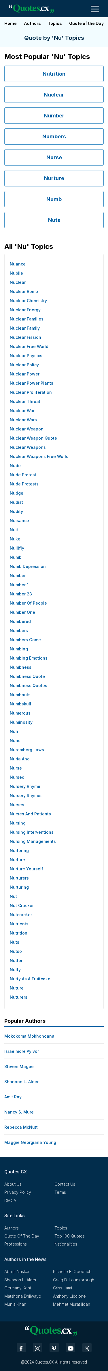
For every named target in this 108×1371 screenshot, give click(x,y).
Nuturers (18, 997)
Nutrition (54, 74)
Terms (60, 1192)
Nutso (16, 951)
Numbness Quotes (28, 685)
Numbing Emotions (29, 658)
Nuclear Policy (24, 364)
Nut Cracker (22, 905)
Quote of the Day (86, 23)
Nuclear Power (24, 373)
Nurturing (19, 887)
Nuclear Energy (25, 309)
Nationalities (65, 1244)
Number (54, 116)
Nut (13, 896)
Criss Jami (62, 1287)
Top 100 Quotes (69, 1236)
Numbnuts (20, 694)
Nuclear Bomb (24, 291)
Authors (32, 23)
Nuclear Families (26, 318)
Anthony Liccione (69, 1296)
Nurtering (19, 850)
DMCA (10, 1200)
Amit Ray (13, 1096)
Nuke (15, 538)
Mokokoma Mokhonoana (29, 1036)
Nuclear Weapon (26, 428)
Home (10, 23)
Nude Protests (24, 483)
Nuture (17, 988)
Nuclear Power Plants (31, 383)
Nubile (16, 273)
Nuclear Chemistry (28, 300)
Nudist (16, 502)
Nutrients (19, 923)
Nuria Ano (20, 758)
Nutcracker (21, 914)
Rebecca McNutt (21, 1127)
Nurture (54, 178)
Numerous (20, 713)
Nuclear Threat (25, 401)
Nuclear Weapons (28, 447)
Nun (14, 731)
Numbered (20, 621)
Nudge (16, 493)
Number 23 (21, 593)
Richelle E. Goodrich (72, 1271)
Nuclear (54, 95)
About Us (13, 1184)
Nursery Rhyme (25, 786)
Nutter (16, 960)
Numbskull (20, 703)
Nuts (54, 220)
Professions (15, 1244)
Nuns (15, 740)
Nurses (17, 804)
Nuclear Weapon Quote (33, 438)
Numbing (19, 648)
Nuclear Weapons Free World (39, 456)
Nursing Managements (33, 841)
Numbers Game (25, 639)
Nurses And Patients (30, 813)
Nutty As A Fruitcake (30, 978)
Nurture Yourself (26, 868)
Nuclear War (22, 410)
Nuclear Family (25, 328)
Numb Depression (28, 566)
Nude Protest (23, 474)
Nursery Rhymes (26, 795)
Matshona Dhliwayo (22, 1296)
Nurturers (19, 878)
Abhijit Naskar (17, 1271)
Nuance (18, 263)
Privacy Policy (17, 1192)
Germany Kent (17, 1287)
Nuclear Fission (25, 337)
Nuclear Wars (23, 419)
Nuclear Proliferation (31, 392)
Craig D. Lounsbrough (73, 1279)
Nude (15, 465)
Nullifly (17, 548)
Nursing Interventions (32, 832)
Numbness (20, 667)
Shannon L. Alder (21, 1081)
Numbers (54, 136)
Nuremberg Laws (27, 749)
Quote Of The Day (21, 1236)
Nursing (18, 823)
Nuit (14, 529)
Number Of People (28, 603)
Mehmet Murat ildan (71, 1304)
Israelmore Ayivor (21, 1051)
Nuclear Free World (29, 346)
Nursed (17, 777)
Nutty (15, 969)
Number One (22, 612)
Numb (54, 199)
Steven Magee (19, 1066)
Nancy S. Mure (19, 1112)
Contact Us (64, 1184)
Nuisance (19, 520)
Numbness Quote (27, 676)
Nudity (16, 511)
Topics (55, 23)
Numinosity (21, 722)
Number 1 (19, 584)
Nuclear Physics (26, 355)
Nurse (54, 157)
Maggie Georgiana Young (30, 1142)
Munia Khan (15, 1304)
